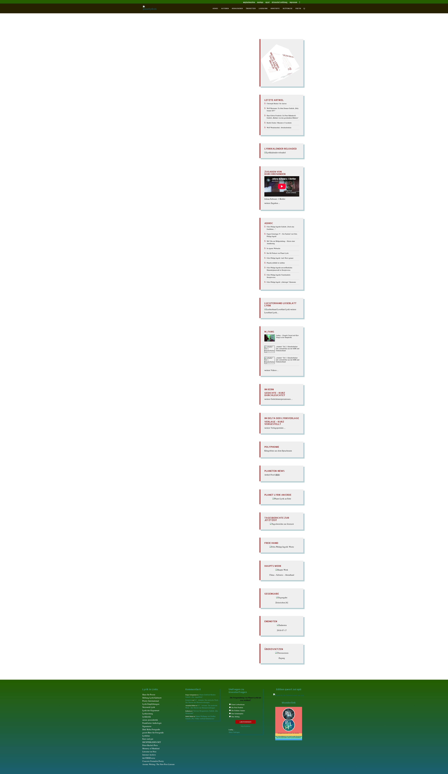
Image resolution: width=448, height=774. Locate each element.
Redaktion (149, 50)
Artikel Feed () (272, 474)
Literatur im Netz (149, 751)
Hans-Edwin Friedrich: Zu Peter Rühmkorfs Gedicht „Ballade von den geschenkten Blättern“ (282, 116)
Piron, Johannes (166, 69)
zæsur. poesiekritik (150, 719)
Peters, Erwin (153, 69)
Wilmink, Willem (156, 78)
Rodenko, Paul (228, 69)
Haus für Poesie (148, 694)
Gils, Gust (215, 57)
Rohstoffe (275, 8)
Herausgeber (237, 8)
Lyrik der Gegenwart (150, 710)
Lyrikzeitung (147, 713)
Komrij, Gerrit (160, 62)
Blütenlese (287, 8)
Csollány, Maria (230, 55)
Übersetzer (251, 8)
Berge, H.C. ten (176, 52)
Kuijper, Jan (228, 62)
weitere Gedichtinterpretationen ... (278, 399)
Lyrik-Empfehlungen (150, 704)
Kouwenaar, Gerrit (204, 62)
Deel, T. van (153, 57)
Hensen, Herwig (227, 57)
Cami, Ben (149, 55)
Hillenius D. (153, 59)
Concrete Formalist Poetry (153, 761)
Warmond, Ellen (200, 76)
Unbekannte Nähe (154, 46)
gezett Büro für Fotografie (153, 732)
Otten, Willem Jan (215, 67)
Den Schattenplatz (237, 713)
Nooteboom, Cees (200, 67)
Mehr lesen (147, 91)
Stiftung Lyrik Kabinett (151, 697)
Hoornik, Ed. (164, 59)
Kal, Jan (219, 59)
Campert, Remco (173, 55)
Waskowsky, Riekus (228, 76)
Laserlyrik (263, 8)
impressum (293, 2)
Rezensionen (216, 69)
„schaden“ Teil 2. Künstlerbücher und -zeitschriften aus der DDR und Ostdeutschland (287, 349)
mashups (260, 2)
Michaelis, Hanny (210, 64)
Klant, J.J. (149, 62)
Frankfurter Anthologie (152, 723)
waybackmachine (249, 2)
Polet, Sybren (193, 69)
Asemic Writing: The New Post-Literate (158, 764)
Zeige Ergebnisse (245, 726)
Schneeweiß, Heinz (203, 71)
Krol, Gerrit (217, 62)
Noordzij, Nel (186, 67)
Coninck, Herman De (200, 55)
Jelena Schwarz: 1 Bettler (274, 199)
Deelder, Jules (164, 57)
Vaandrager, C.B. (179, 74)
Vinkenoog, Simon (218, 74)
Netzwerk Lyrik (148, 707)
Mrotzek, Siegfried (158, 67)
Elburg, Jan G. (177, 57)
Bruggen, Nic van (224, 52)
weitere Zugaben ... (272, 203)
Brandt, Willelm (209, 52)
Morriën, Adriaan (226, 64)
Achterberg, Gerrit (175, 50)
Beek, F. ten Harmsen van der (157, 52)
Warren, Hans (213, 76)
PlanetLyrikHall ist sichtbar (276, 263)
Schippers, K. (188, 71)
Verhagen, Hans (203, 74)
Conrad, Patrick (216, 55)
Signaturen (146, 726)
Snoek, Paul (154, 74)
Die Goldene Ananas (238, 710)
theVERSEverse (148, 758)
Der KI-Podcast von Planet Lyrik (278, 253)
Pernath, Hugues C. (232, 67)
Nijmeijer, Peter (173, 67)
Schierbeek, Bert (175, 71)
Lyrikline (146, 735)
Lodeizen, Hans (187, 64)
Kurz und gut (147, 738)
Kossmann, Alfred (188, 62)
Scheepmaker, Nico (160, 71)
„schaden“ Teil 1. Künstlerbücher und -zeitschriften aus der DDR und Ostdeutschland (287, 360)
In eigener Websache (273, 248)
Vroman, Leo (164, 76)
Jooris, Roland (209, 59)
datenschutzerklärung (279, 2)
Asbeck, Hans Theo (205, 50)
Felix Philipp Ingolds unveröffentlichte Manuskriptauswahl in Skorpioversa (279, 268)
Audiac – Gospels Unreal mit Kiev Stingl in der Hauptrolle (287, 336)
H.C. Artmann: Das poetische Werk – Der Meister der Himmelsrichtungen (202, 701)
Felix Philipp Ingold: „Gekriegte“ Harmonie (281, 282)
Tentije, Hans (165, 74)
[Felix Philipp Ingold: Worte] (282, 546)
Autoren (225, 8)
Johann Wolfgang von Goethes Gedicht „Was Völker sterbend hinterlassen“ (200, 717)
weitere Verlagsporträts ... (274, 427)
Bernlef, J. (188, 52)
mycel (268, 2)
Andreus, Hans (190, 50)
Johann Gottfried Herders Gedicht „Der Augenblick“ (200, 696)
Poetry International (150, 700)
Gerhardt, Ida (204, 57)
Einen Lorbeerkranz (238, 704)
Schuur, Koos (233, 71)
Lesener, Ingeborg (157, 64)
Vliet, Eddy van (233, 74)
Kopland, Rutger (173, 62)
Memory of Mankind (150, 748)
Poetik (298, 8)
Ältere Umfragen (234, 732)
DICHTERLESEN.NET (151, 742)
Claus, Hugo (186, 55)
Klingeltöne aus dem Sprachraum (278, 450)
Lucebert (198, 64)
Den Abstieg (235, 716)
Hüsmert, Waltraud (178, 59)
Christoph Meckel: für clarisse (277, 103)
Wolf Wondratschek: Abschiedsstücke (279, 127)
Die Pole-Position (237, 707)
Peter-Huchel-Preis (150, 745)
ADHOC (215, 8)
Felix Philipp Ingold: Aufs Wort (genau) (280, 258)
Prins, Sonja (205, 69)
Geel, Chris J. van (191, 57)
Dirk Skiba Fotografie (151, 729)
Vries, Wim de (152, 76)
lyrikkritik (146, 716)
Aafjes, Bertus (161, 50)
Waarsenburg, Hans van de (182, 76)
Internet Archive (149, 754)
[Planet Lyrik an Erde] (281, 498)
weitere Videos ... (271, 370)
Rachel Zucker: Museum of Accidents (279, 123)
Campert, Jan (159, 55)
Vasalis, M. (191, 74)
